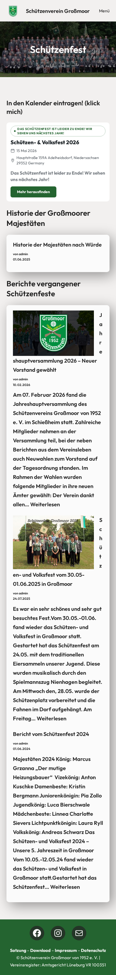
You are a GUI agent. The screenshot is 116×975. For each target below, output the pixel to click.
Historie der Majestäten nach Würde (57, 244)
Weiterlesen (45, 504)
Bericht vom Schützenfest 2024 (51, 734)
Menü (104, 10)
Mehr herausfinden (33, 191)
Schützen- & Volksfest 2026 (45, 142)
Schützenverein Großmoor (58, 11)
